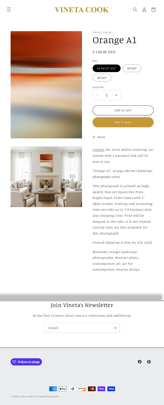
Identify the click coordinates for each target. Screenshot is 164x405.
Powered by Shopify (48, 396)
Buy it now (123, 122)
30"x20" (132, 68)
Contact (99, 150)
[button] (8, 9)
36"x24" (102, 77)
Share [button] (101, 137)
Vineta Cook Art (27, 396)
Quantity (98, 87)
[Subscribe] (115, 328)
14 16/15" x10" (106, 68)
